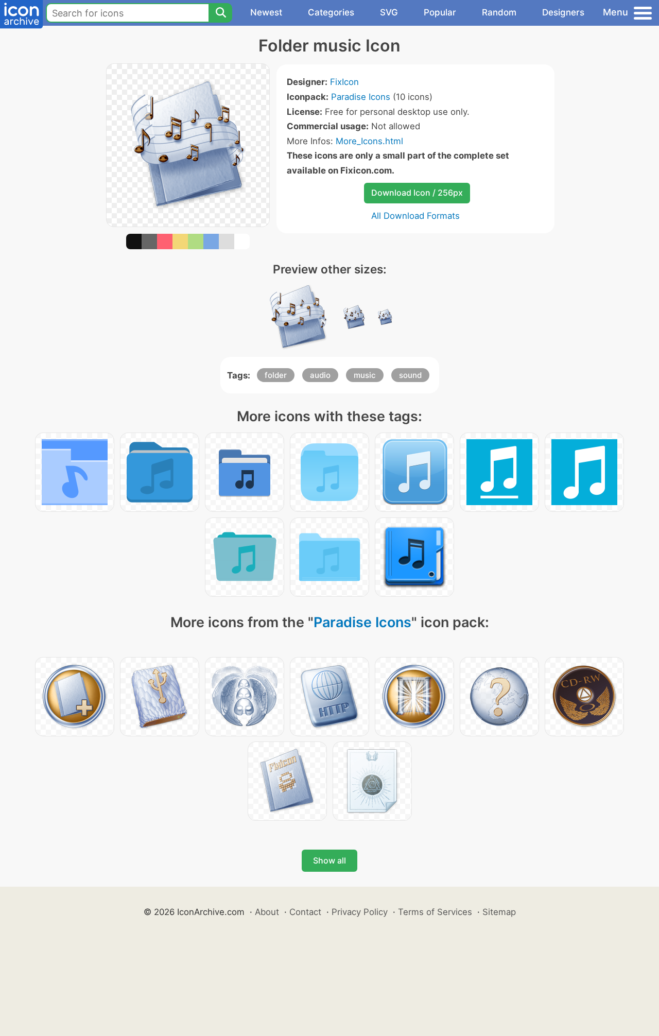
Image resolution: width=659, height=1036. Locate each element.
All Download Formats (415, 216)
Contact (305, 912)
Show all (329, 860)
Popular (440, 12)
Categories (331, 12)
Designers (563, 12)
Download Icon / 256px (417, 192)
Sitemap (499, 912)
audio (320, 375)
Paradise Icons (360, 97)
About (267, 912)
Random (499, 12)
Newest (266, 12)
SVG (389, 12)
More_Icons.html (369, 141)
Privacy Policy (360, 912)
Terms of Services (435, 912)
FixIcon (344, 82)
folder (276, 375)
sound (410, 375)
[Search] (220, 13)
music (365, 375)
